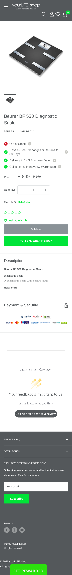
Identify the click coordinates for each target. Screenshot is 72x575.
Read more (10, 287)
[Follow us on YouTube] (22, 530)
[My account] (52, 14)
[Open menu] (6, 6)
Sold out (36, 229)
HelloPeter (24, 202)
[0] (64, 14)
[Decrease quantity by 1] (22, 190)
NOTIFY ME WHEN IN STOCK (36, 240)
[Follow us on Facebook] (7, 530)
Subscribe (16, 498)
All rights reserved (13, 548)
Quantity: (9, 189)
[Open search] (44, 14)
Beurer (9, 131)
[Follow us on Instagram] (14, 530)
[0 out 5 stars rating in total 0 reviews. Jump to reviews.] (13, 212)
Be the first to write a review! (36, 414)
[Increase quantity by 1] (45, 190)
